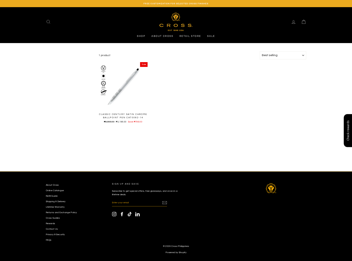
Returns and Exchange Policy (61, 212)
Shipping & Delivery (56, 201)
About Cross (162, 36)
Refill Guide (52, 196)
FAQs (48, 240)
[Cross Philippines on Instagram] (114, 214)
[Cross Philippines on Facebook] (122, 214)
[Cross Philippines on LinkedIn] (137, 214)
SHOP (141, 36)
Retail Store (190, 36)
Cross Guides (53, 218)
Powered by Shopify (176, 252)
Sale (211, 36)
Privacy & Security (55, 234)
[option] (176, 3)
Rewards (50, 223)
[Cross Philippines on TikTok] (129, 214)
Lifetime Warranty (55, 207)
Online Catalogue (55, 190)
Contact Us (52, 229)
